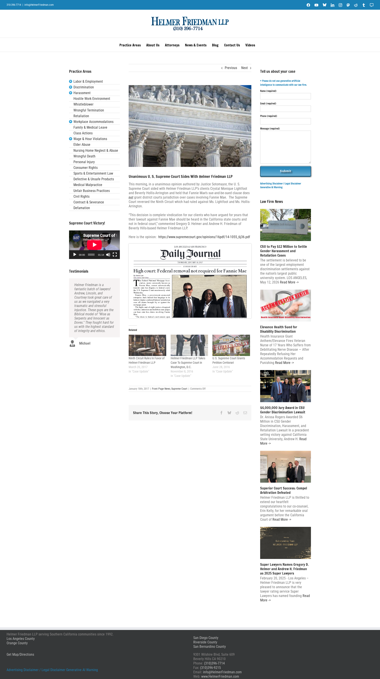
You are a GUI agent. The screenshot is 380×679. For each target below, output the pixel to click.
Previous (231, 68)
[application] (94, 244)
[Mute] (108, 254)
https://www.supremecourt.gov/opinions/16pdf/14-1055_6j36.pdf (204, 237)
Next (244, 68)
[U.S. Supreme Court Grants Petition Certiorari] (231, 345)
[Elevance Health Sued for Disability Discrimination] (285, 306)
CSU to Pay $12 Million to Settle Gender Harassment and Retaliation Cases (283, 251)
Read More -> (289, 282)
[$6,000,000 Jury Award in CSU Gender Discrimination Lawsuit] (285, 386)
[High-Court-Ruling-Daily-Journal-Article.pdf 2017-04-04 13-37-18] (190, 245)
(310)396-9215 (210, 668)
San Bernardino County (209, 646)
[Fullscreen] (115, 254)
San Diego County (205, 638)
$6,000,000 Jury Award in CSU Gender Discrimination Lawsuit (282, 409)
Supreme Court (179, 388)
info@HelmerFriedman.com (39, 4)
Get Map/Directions (20, 654)
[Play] (75, 254)
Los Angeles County (21, 639)
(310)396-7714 (214, 663)
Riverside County (205, 642)
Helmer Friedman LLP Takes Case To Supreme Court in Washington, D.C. (188, 362)
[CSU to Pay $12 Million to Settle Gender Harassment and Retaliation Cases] (285, 225)
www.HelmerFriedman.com (220, 676)
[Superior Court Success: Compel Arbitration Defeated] (285, 467)
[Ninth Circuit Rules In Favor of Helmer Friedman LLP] (147, 345)
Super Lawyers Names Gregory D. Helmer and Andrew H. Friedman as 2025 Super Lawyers (284, 569)
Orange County (17, 643)
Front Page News (161, 388)
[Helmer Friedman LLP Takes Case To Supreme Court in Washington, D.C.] (189, 345)
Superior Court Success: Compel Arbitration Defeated (283, 490)
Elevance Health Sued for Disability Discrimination (278, 329)
